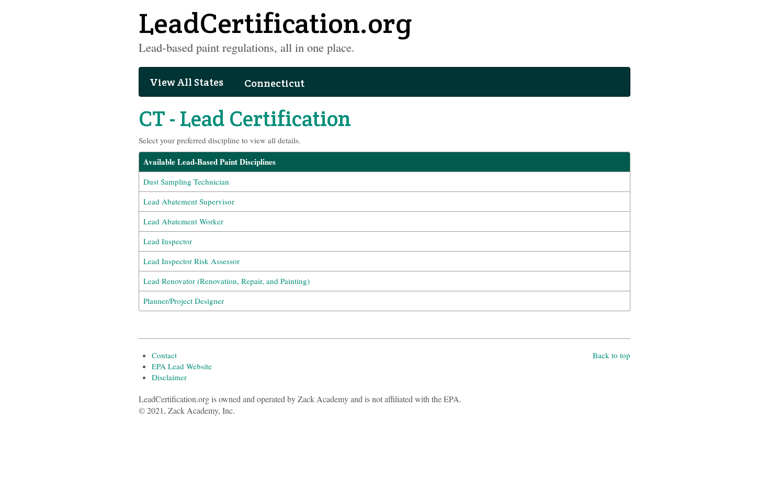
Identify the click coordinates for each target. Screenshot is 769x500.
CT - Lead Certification (245, 118)
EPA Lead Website (182, 366)
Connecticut (274, 83)
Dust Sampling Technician (186, 181)
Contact (164, 355)
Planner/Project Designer (183, 301)
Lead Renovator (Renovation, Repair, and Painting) (226, 281)
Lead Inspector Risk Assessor (191, 261)
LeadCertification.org (275, 23)
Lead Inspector (167, 241)
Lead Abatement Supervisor (188, 201)
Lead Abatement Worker (183, 221)
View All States (186, 82)
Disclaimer (169, 377)
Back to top (611, 355)
